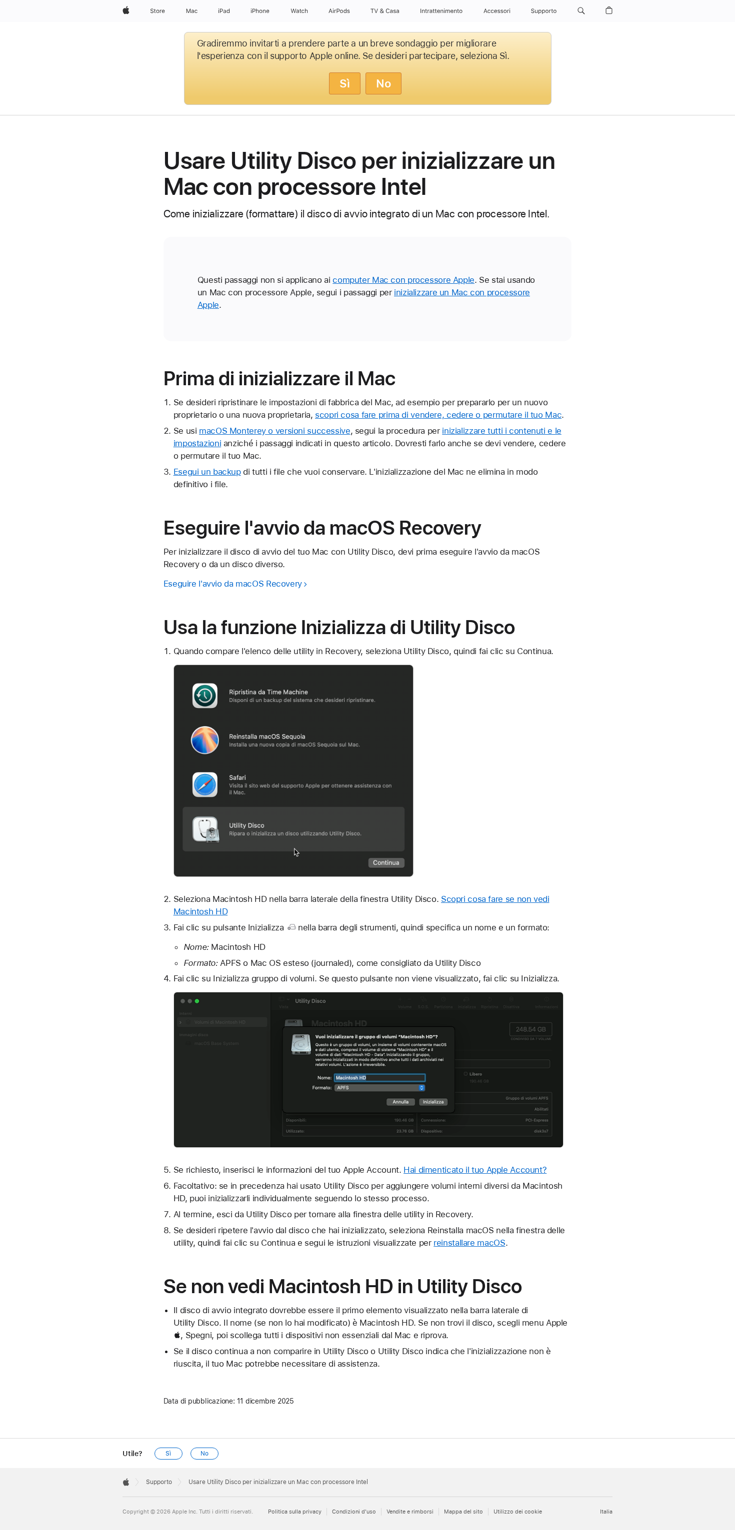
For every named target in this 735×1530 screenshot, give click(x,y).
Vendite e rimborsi (410, 1512)
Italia (606, 1512)
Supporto (159, 1482)
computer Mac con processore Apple (403, 280)
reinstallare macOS (469, 1243)
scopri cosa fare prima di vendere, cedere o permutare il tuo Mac (438, 415)
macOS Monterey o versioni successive (274, 431)
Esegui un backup (207, 472)
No (383, 83)
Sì (345, 83)
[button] (581, 11)
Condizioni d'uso (354, 1512)
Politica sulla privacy (295, 1512)
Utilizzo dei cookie (518, 1512)
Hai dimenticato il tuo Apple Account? (475, 1170)
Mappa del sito (463, 1512)
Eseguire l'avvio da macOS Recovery (233, 584)
